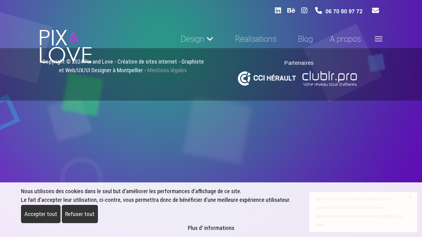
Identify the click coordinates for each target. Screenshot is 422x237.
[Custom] (304, 10)
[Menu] (378, 39)
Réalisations (255, 39)
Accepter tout (40, 214)
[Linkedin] (278, 10)
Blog (305, 39)
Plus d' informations (211, 227)
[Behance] (291, 10)
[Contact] (375, 10)
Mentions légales (167, 70)
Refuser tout (80, 214)
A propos (345, 39)
